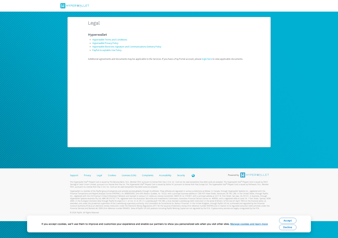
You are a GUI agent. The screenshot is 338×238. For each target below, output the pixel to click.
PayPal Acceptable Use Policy (106, 50)
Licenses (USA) (129, 175)
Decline (287, 227)
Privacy (87, 175)
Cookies (112, 175)
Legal (99, 175)
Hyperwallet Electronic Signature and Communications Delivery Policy (126, 46)
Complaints (148, 175)
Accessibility (165, 175)
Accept (288, 220)
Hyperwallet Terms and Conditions (109, 39)
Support (74, 175)
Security (181, 175)
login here (207, 58)
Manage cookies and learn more (249, 223)
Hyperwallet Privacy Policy (105, 43)
